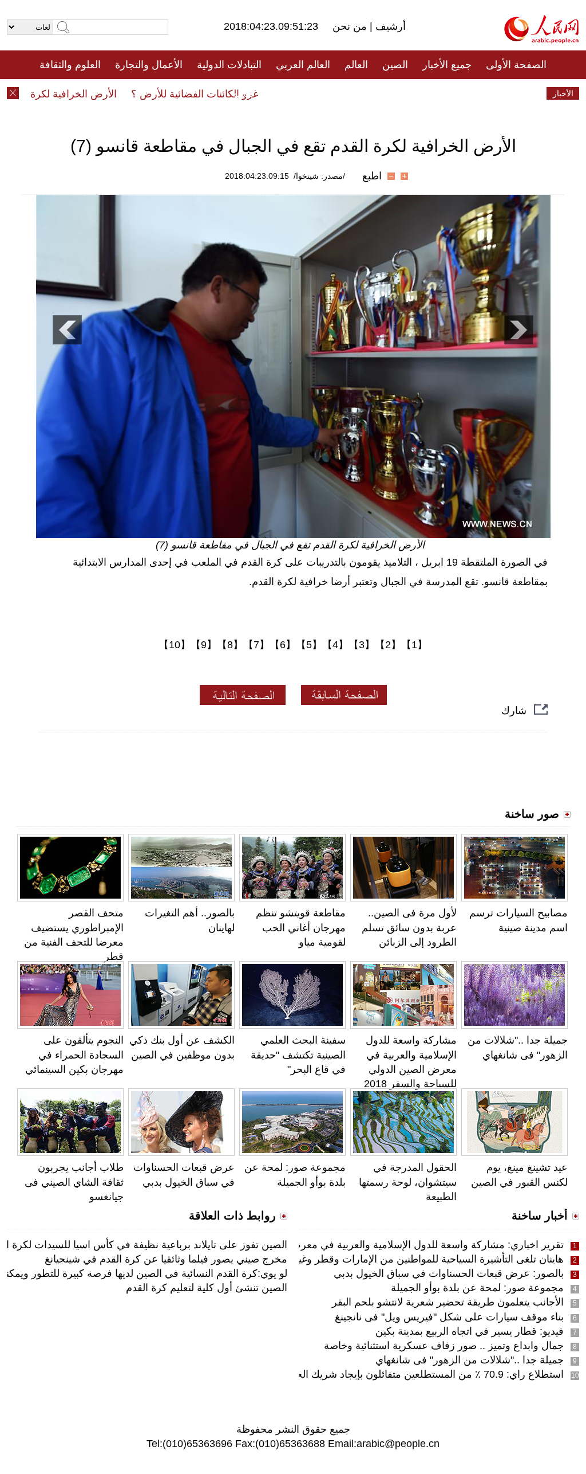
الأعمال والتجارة (149, 64)
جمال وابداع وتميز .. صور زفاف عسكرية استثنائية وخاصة (444, 1345)
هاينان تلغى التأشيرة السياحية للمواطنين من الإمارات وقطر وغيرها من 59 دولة (398, 1259)
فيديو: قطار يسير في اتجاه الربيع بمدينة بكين (469, 1331)
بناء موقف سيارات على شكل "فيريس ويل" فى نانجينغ (449, 1317)
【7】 (256, 644)
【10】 (175, 644)
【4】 (335, 644)
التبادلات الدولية (229, 64)
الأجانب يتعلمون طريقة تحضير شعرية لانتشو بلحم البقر (448, 1302)
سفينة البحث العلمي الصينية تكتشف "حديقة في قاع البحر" (298, 1054)
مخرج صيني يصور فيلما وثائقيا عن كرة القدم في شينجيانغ (166, 1259)
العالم (356, 64)
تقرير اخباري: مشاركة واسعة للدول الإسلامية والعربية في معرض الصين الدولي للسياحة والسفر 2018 (349, 1244)
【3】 (362, 644)
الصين (395, 64)
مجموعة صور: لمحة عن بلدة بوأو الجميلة (477, 1287)
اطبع (372, 176)
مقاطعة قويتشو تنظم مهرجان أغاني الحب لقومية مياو (301, 927)
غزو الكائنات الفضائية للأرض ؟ (211, 94)
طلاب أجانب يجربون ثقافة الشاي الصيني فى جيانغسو (74, 1182)
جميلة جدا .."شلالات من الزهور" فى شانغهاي (469, 1360)
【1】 (414, 644)
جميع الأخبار (447, 64)
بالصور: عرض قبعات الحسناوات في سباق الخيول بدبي (449, 1273)
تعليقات (284, 93)
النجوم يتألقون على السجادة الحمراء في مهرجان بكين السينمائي (74, 1054)
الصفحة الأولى (516, 64)
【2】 (388, 644)
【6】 (283, 644)
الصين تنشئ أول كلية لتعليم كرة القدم (206, 1287)
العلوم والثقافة (70, 64)
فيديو (243, 93)
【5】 (309, 644)
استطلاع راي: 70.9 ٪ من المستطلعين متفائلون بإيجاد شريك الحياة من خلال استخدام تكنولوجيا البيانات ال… (338, 1374)
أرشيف (389, 26)
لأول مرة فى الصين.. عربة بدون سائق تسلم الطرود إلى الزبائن (409, 927)
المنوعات (334, 93)
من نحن (351, 26)
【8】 (230, 644)
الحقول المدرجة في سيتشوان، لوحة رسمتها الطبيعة (408, 1182)
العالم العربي (303, 64)
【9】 (204, 644)
